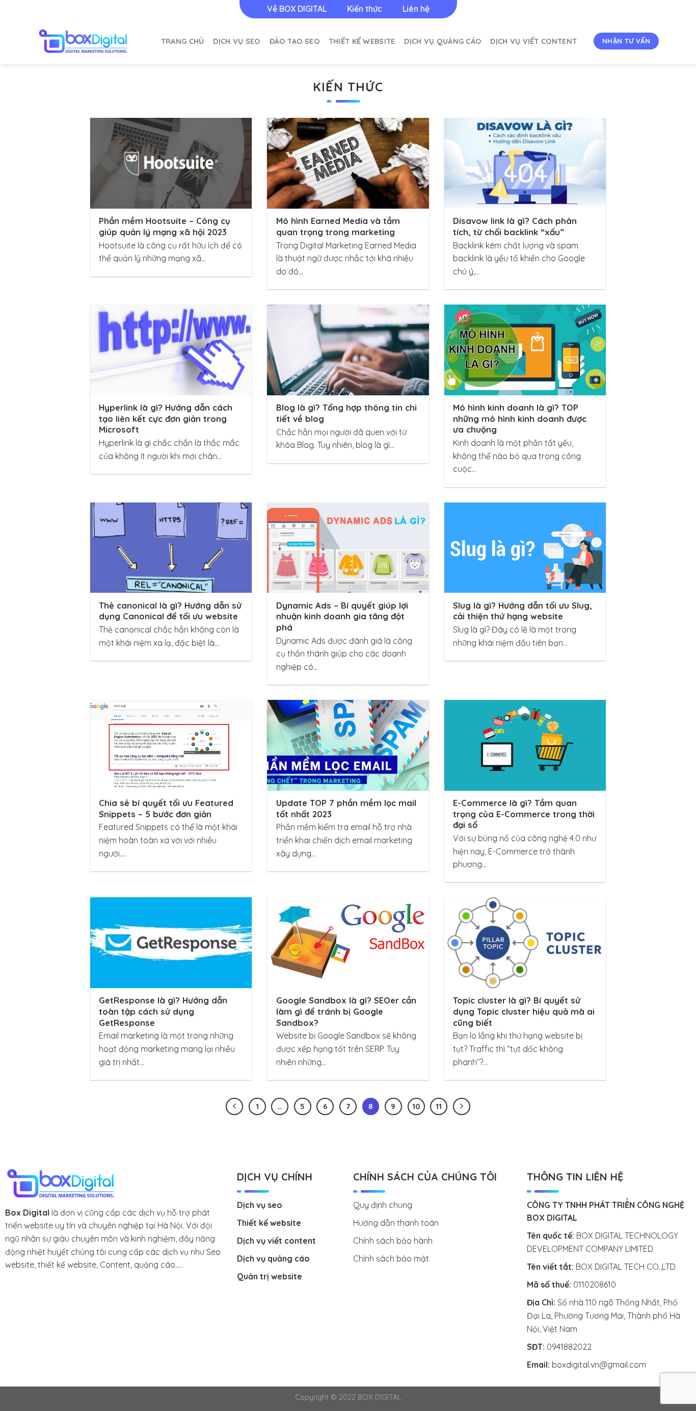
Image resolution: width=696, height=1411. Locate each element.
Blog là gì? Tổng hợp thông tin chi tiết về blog (346, 413)
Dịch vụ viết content (533, 41)
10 (416, 1106)
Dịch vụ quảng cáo (442, 41)
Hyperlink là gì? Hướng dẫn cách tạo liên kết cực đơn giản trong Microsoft (165, 418)
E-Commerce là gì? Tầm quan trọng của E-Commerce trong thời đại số (524, 813)
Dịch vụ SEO (236, 41)
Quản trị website (269, 1276)
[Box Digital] (83, 41)
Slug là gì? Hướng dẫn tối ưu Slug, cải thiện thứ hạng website (522, 611)
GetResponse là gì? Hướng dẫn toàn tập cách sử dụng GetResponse (163, 1011)
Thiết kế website (269, 1223)
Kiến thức (364, 9)
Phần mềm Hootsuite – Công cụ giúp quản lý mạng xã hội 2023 (164, 226)
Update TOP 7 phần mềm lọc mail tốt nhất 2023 (346, 808)
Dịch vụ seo (259, 1205)
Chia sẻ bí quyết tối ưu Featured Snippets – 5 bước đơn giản (166, 808)
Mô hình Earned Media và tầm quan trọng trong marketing (338, 226)
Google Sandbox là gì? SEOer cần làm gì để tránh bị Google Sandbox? (346, 1011)
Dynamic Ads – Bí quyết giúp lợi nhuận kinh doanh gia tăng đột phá (342, 616)
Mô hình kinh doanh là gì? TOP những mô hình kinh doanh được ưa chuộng (519, 418)
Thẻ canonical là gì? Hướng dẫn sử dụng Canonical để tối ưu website (170, 611)
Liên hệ (416, 9)
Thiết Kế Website (362, 41)
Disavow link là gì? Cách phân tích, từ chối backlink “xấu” (515, 226)
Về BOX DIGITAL (297, 9)
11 (439, 1106)
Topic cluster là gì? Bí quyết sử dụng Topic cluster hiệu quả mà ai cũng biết (524, 1011)
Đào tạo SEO (294, 41)
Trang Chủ (182, 41)
